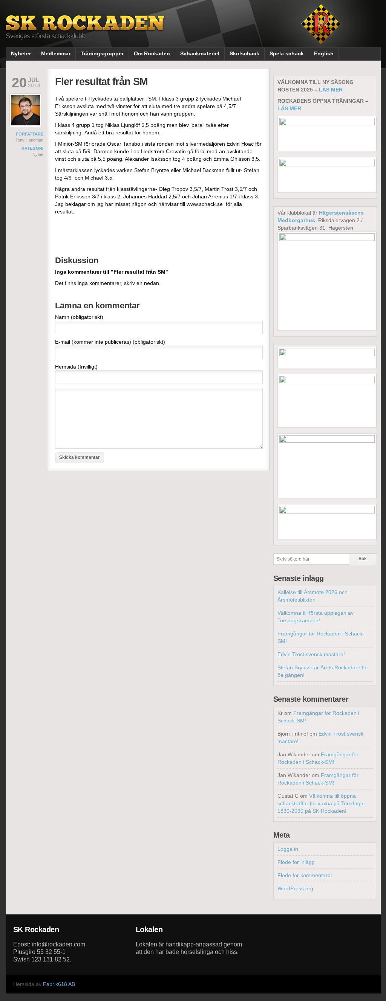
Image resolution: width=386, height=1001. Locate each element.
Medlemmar (55, 53)
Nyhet (37, 154)
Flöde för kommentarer (304, 875)
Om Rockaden (152, 53)
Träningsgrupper (102, 53)
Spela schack (287, 53)
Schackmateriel (199, 53)
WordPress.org (295, 888)
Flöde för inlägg (296, 862)
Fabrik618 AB (59, 984)
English (324, 53)
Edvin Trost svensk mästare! (311, 654)
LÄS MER (331, 90)
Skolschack (244, 53)
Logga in (287, 849)
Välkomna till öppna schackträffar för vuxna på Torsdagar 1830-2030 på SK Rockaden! (321, 803)
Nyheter (21, 53)
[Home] (86, 33)
